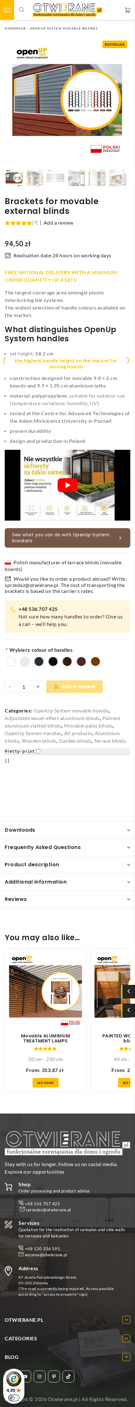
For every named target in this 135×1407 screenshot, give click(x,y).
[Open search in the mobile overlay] (22, 10)
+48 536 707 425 (42, 1203)
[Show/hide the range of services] (129, 1010)
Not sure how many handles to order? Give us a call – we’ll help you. (71, 616)
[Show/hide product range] (129, 991)
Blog (12, 1357)
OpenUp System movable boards (64, 28)
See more (45, 1083)
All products (78, 733)
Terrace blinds (110, 741)
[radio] (10, 661)
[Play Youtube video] (67, 485)
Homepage (15, 28)
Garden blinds (75, 741)
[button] (14, 177)
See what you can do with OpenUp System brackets (60, 538)
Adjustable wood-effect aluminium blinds (52, 718)
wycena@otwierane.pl (46, 1255)
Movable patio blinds (88, 726)
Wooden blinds (39, 741)
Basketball (126, 10)
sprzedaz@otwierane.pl (31, 585)
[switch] (13, 1397)
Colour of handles (52, 650)
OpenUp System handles (33, 733)
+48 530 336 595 (42, 1248)
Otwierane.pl (63, 1399)
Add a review (58, 222)
